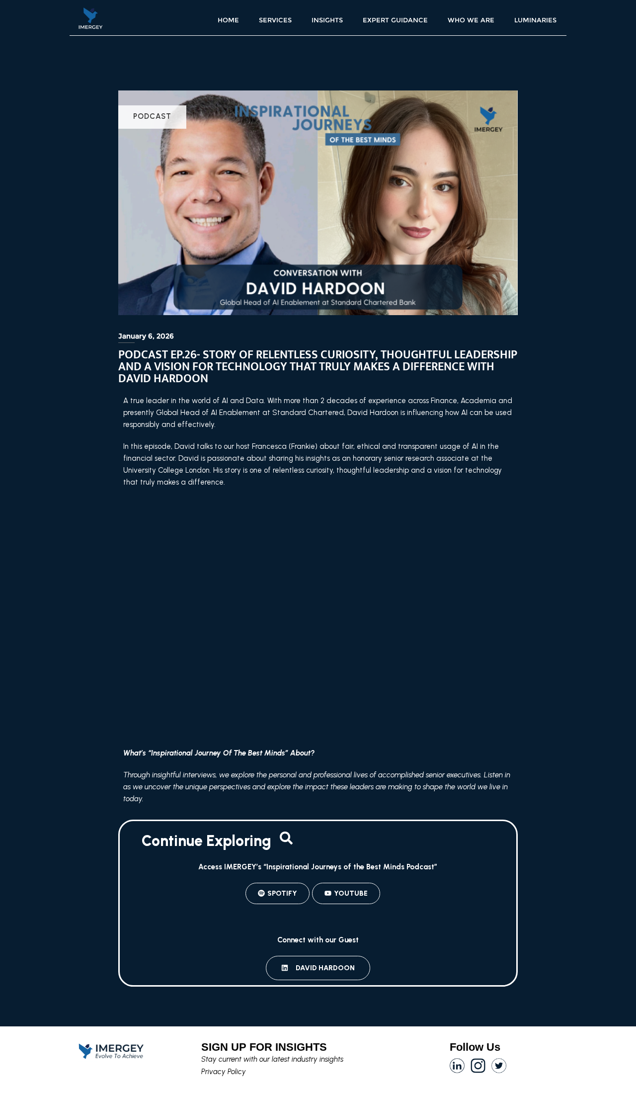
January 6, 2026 (146, 336)
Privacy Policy (223, 1071)
